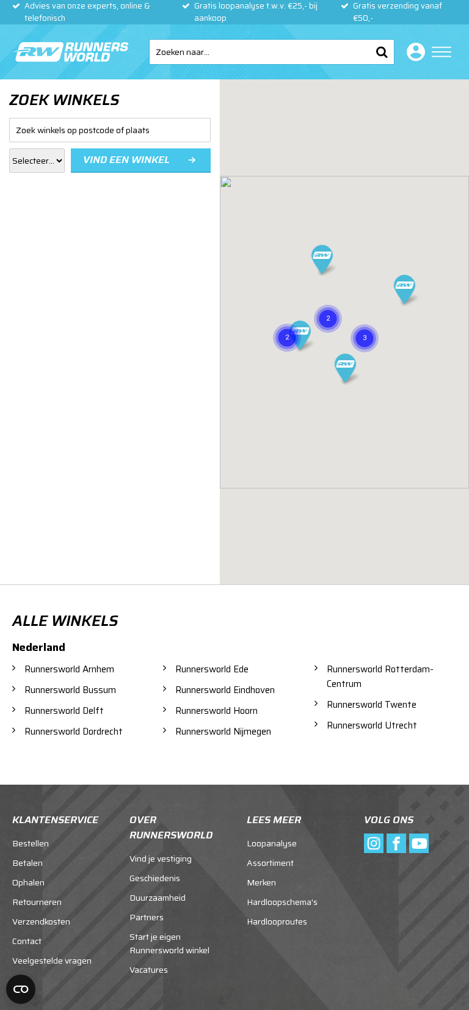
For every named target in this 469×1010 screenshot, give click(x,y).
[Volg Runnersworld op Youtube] (419, 843)
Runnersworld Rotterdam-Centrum (380, 676)
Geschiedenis (154, 878)
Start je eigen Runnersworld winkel (169, 943)
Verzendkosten (41, 921)
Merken (261, 882)
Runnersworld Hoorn (216, 710)
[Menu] (441, 52)
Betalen (27, 863)
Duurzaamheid (157, 897)
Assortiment (270, 863)
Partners (146, 917)
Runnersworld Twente (371, 704)
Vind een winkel (126, 159)
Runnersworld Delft (64, 710)
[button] (364, 324)
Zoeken (381, 52)
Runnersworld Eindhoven (225, 690)
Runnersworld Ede (212, 669)
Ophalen (28, 882)
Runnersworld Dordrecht (73, 731)
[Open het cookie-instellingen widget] (20, 989)
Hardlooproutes (277, 921)
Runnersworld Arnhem (69, 669)
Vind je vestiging (160, 858)
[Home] (70, 52)
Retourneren (37, 902)
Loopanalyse (272, 843)
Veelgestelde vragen (52, 960)
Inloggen (413, 52)
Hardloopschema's (282, 902)
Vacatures (148, 969)
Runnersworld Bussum (70, 690)
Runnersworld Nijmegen (223, 731)
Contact (27, 941)
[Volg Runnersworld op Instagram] (374, 843)
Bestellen (30, 843)
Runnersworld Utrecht (372, 725)
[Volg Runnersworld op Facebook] (396, 843)
